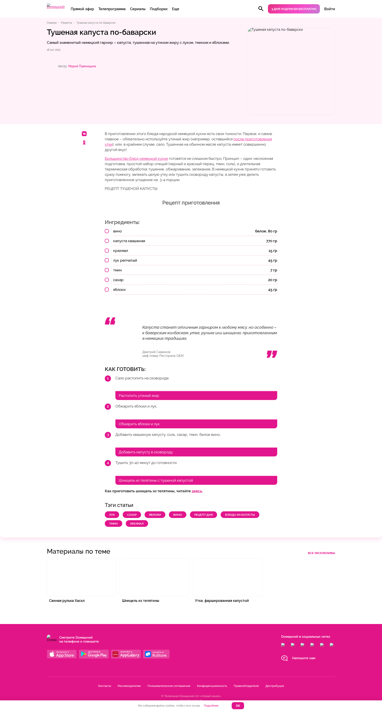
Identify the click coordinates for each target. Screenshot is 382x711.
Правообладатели (246, 686)
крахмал (137, 523)
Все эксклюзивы (321, 553)
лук (112, 514)
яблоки (155, 514)
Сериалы (137, 9)
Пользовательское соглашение (168, 686)
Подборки (159, 9)
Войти (329, 9)
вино (177, 514)
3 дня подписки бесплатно (293, 9)
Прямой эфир (82, 9)
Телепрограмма (112, 9)
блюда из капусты (240, 514)
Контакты (104, 686)
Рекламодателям (129, 686)
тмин (113, 523)
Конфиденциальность (212, 686)
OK (238, 705)
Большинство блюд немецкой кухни (136, 158)
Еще (175, 9)
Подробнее (211, 705)
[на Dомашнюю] (56, 7)
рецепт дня (203, 514)
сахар (132, 514)
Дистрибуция (274, 686)
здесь (197, 491)
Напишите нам (303, 658)
